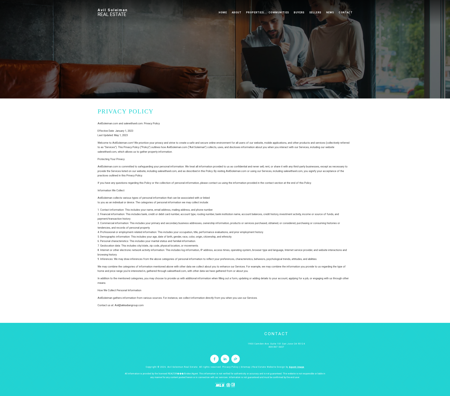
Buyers (299, 12)
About (236, 12)
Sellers (315, 12)
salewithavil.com (176, 271)
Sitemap (245, 367)
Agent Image (296, 367)
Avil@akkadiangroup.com (129, 305)
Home (223, 12)
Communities (279, 12)
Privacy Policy (230, 367)
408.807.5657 (276, 347)
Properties (255, 12)
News (330, 12)
